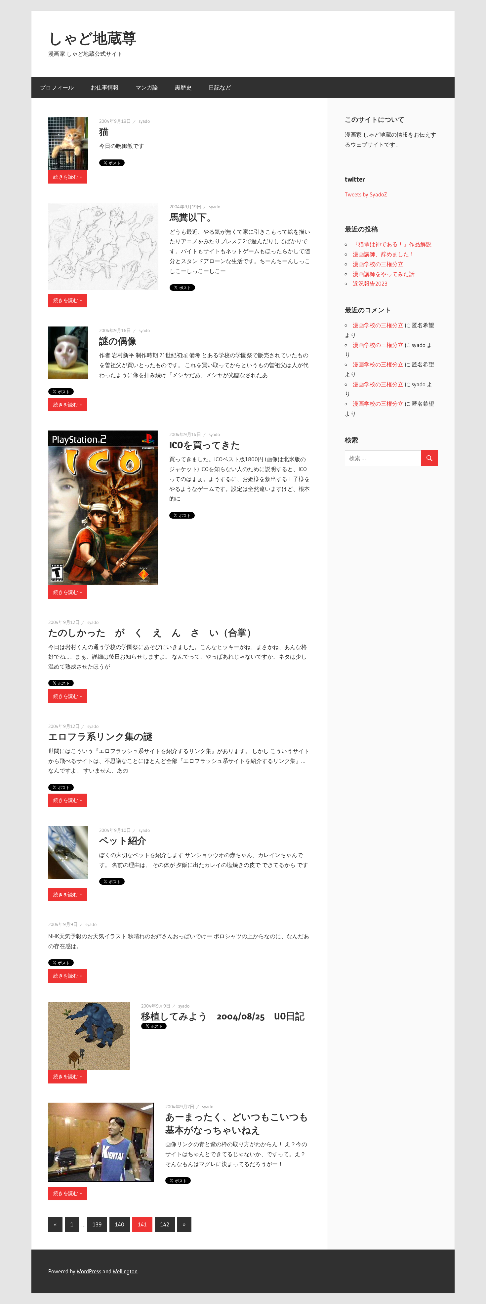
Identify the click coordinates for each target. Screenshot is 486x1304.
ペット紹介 (122, 840)
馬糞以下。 (193, 217)
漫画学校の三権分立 (378, 263)
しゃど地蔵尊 (92, 38)
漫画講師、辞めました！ (384, 254)
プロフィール (57, 87)
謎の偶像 (118, 341)
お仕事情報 (105, 87)
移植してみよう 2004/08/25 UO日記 (222, 1016)
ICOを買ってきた (204, 445)
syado (144, 121)
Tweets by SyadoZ (366, 194)
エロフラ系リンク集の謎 (100, 736)
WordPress (89, 1271)
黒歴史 (183, 87)
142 (164, 1224)
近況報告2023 (370, 283)
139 (97, 1224)
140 (119, 1224)
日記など (220, 87)
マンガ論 (147, 87)
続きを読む (65, 177)
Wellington (125, 1271)
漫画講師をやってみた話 (384, 273)
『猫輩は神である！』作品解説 (392, 244)
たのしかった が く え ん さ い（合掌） (152, 632)
